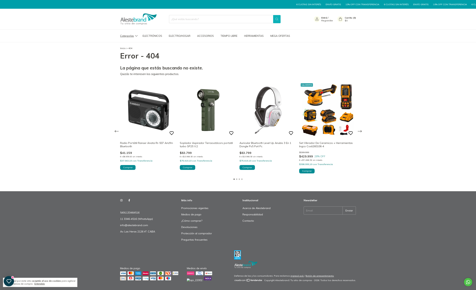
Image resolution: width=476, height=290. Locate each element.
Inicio (123, 48)
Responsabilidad (252, 214)
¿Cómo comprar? (191, 220)
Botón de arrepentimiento (320, 275)
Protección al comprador (196, 233)
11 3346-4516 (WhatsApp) (136, 219)
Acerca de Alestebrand (256, 208)
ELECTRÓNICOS (152, 36)
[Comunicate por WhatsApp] (468, 282)
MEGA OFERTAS (280, 36)
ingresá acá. (297, 275)
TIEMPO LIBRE (229, 36)
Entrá (324, 17)
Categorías (127, 36)
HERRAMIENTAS (254, 36)
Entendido (39, 284)
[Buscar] (277, 19)
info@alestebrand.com (134, 225)
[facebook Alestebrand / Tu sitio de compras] (129, 200)
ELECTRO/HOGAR (179, 36)
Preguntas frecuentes (194, 239)
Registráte (327, 20)
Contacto (248, 220)
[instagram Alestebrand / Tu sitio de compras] (121, 200)
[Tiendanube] (248, 281)
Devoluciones (189, 227)
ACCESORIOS (205, 36)
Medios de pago (191, 214)
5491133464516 (129, 212)
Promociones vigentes (194, 208)
